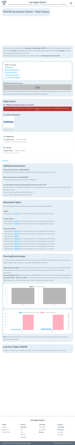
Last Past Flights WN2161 (13, 77)
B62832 (16, 213)
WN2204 (17, 241)
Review (41, 432)
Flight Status (9, 67)
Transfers (23, 437)
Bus (21, 429)
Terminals (42, 424)
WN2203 (17, 239)
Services (60, 432)
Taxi (21, 432)
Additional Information (12, 70)
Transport (23, 427)
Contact (24, 443)
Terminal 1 (42, 427)
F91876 (16, 223)
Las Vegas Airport (37, 2)
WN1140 (16, 231)
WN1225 (16, 234)
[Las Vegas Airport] (4, 3)
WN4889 (16, 249)
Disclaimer (18, 443)
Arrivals (4, 427)
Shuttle (22, 434)
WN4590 (16, 246)
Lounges (60, 434)
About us (29, 443)
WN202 (16, 236)
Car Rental (61, 427)
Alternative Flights (11, 72)
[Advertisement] (37, 31)
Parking (60, 424)
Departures (5, 429)
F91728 (16, 221)
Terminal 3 (42, 429)
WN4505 (16, 244)
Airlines (22, 424)
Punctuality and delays (12, 75)
